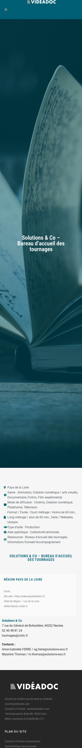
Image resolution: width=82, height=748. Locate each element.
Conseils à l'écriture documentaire (22, 741)
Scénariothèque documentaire (21, 746)
